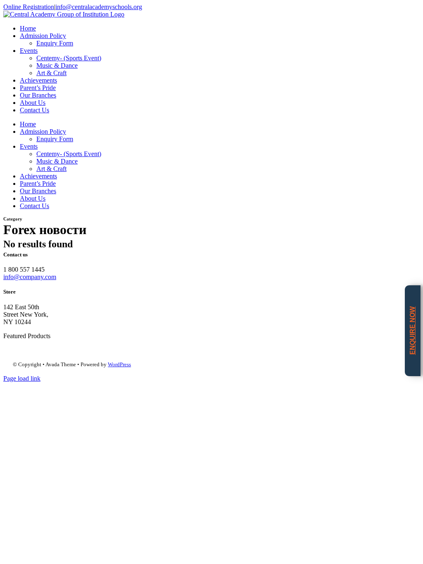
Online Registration (28, 6)
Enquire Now (412, 330)
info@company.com (29, 276)
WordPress (119, 364)
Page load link (21, 378)
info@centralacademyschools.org (98, 6)
